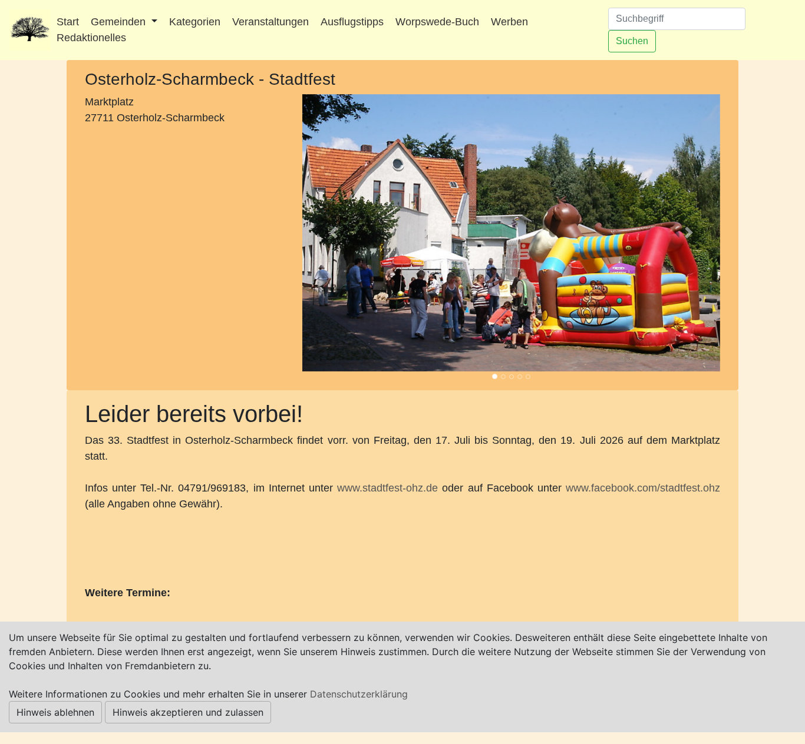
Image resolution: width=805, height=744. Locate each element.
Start (68, 22)
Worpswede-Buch (437, 22)
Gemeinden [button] (120, 22)
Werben (509, 22)
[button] (333, 232)
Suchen (632, 41)
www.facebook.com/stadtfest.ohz (643, 488)
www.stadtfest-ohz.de (387, 488)
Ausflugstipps (352, 22)
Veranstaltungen (270, 22)
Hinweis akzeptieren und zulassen (188, 712)
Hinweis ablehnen (55, 712)
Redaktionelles (91, 38)
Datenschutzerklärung (359, 694)
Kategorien (194, 22)
